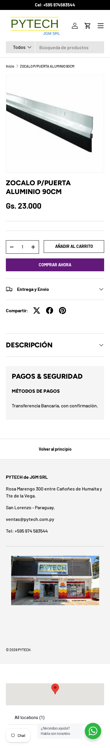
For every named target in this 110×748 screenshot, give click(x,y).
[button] (87, 25)
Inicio (10, 66)
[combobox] (55, 47)
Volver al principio (55, 449)
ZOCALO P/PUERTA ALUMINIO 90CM (47, 66)
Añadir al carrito (74, 246)
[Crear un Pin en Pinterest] (62, 310)
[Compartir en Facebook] (49, 310)
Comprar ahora (55, 264)
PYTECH (24, 650)
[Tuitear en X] (36, 310)
